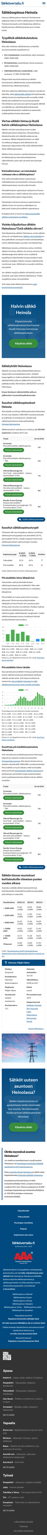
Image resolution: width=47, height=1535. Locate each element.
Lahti (29, 1011)
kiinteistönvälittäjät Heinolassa (30, 1175)
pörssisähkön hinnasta (21, 681)
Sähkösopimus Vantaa (22, 1300)
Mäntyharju (32, 1015)
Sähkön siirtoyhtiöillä (32, 236)
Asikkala (30, 1005)
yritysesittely (9, 1289)
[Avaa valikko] (44, 3)
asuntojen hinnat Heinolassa (20, 1172)
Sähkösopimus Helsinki (22, 1294)
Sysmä (29, 1021)
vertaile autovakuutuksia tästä (23, 1333)
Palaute (23, 1228)
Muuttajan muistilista (23, 1222)
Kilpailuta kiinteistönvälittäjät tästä (23, 1319)
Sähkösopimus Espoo (22, 1297)
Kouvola (34, 1008)
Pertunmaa (31, 1018)
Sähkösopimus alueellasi (22, 1310)
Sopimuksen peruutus (23, 1235)
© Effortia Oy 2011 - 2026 (23, 1246)
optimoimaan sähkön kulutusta (27, 770)
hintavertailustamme (11, 424)
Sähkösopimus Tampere (22, 1304)
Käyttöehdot (23, 1210)
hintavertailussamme (11, 761)
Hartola (38, 1005)
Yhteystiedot (23, 1216)
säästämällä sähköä (22, 94)
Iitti (28, 1008)
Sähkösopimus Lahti (32, 1307)
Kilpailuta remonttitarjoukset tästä (23, 1341)
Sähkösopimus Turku (13, 1307)
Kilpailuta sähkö (23, 343)
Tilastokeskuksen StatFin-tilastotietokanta (22, 951)
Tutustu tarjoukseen (13, 450)
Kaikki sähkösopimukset (32, 519)
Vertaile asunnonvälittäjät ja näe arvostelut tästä (23, 1323)
